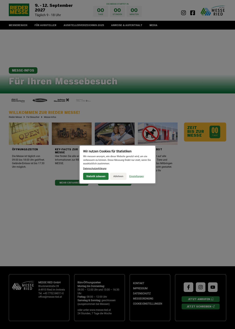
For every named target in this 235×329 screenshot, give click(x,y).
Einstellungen (136, 176)
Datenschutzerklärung (94, 168)
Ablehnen (118, 176)
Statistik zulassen (95, 176)
